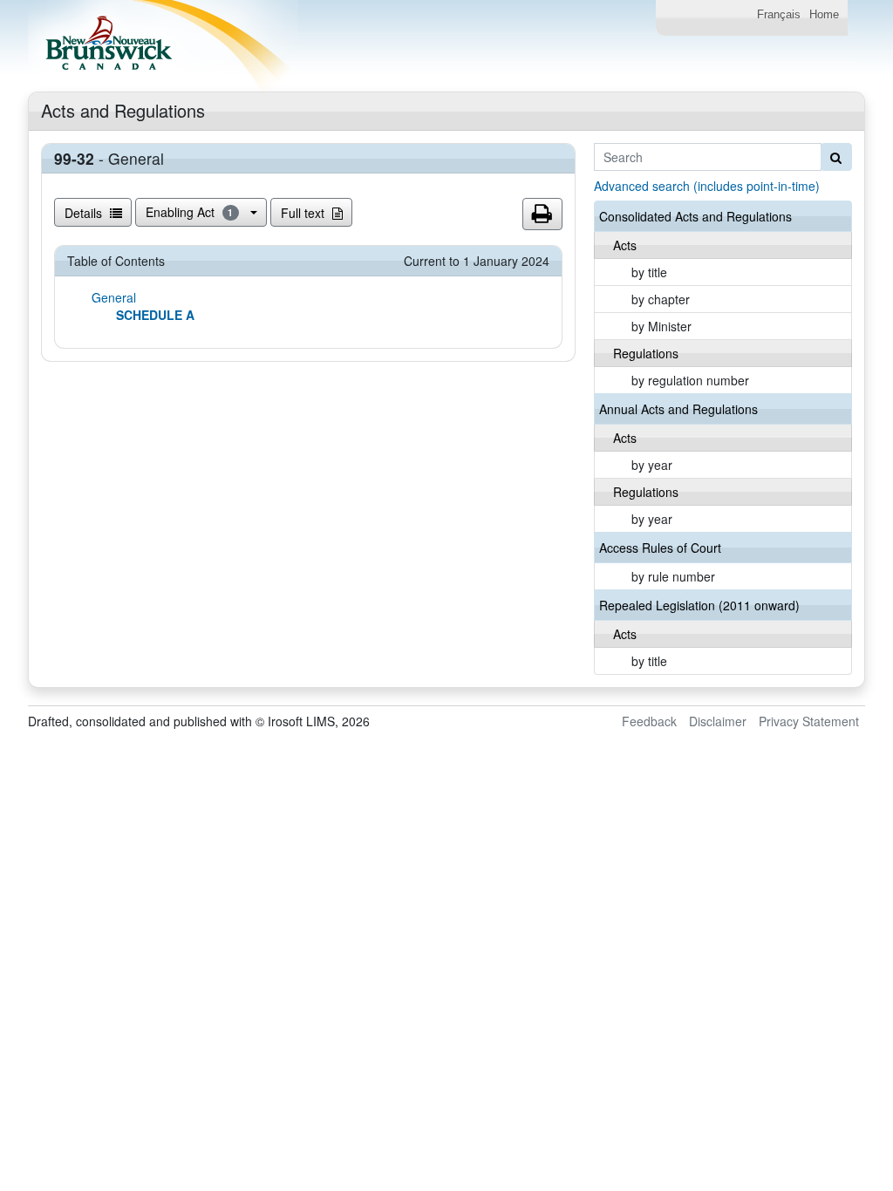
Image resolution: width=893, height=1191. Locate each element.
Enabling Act (190, 212)
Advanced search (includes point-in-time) (707, 185)
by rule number (673, 576)
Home (824, 15)
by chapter (660, 299)
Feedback (649, 721)
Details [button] (85, 212)
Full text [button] (304, 212)
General (114, 297)
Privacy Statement (809, 721)
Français (779, 15)
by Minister (661, 326)
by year (651, 464)
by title (649, 272)
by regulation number (690, 380)
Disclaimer (717, 721)
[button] (542, 214)
